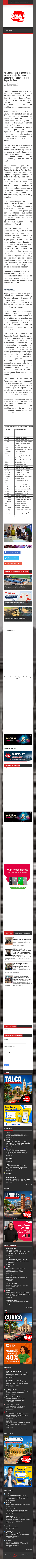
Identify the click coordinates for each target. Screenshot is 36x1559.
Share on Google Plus (14, 563)
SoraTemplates (16, 1555)
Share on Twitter (13, 558)
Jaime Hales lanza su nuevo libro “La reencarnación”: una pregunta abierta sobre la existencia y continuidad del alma (18, 1497)
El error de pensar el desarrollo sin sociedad (18, 1504)
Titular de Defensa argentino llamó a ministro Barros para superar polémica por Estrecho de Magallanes (17, 1534)
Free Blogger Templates (22, 1555)
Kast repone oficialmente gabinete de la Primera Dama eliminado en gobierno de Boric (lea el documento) (17, 1543)
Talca (7, 1164)
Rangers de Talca (11, 1300)
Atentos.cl (9, 1412)
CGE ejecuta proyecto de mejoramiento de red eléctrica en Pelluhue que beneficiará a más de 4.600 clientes (17, 1374)
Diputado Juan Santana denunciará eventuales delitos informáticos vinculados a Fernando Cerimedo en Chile (18, 1519)
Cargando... (7, 1029)
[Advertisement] (18, 52)
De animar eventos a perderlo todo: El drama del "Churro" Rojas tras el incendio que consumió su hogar (17, 1383)
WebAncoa (15, 85)
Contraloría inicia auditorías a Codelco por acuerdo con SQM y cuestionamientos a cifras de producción (17, 1415)
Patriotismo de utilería (12, 1527)
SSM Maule (9, 1291)
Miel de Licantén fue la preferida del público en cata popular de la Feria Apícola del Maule (18, 1424)
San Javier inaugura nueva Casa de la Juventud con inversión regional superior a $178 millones (17, 1261)
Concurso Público (11, 1160)
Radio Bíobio (10, 1503)
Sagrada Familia (11, 1177)
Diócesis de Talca (11, 1283)
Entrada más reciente (10, 677)
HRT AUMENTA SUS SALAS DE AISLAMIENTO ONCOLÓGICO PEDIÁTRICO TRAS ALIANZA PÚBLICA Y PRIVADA (18, 1252)
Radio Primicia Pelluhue (13, 1371)
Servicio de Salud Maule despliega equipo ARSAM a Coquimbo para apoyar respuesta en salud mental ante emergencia (18, 1294)
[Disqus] (18, 707)
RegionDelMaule (8, 85)
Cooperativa (9, 1531)
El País (8, 1525)
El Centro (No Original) (13, 1397)
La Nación (9, 1494)
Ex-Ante (8, 1540)
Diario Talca (9, 1421)
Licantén (8, 1173)
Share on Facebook (14, 552)
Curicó (8, 1132)
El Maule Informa (11, 1389)
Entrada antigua (27, 677)
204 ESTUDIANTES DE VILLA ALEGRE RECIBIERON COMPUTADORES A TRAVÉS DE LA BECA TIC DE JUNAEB (18, 1143)
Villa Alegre (9, 1140)
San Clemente (10, 1149)
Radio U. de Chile (11, 1509)
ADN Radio (9, 1516)
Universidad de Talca (12, 1276)
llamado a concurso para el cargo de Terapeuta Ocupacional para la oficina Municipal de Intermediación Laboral (16, 1152)
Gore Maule (9, 1258)
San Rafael (9, 1158)
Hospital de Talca (11, 1248)
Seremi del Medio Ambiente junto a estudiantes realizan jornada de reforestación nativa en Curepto (15, 1270)
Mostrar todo (29, 1184)
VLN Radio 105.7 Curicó (13, 1380)
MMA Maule (9, 1267)
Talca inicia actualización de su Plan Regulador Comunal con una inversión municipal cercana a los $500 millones (16, 1167)
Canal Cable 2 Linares (12, 1404)
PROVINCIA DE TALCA (24, 84)
